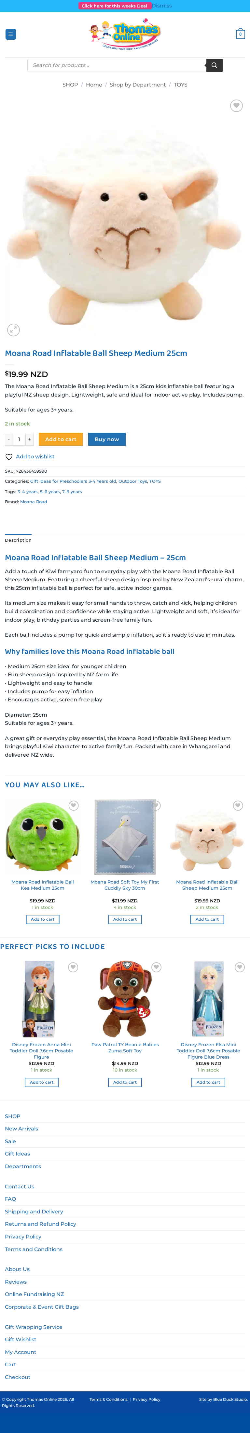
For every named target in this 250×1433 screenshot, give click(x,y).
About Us (17, 1269)
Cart (10, 1364)
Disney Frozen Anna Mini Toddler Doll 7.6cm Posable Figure (41, 1051)
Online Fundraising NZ (34, 1294)
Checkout (18, 1377)
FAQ (10, 1199)
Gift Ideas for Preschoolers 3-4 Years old (73, 481)
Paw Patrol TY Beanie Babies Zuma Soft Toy (125, 1048)
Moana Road (33, 501)
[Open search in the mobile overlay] (125, 65)
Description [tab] (18, 540)
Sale (10, 1141)
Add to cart (61, 439)
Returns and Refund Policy (40, 1224)
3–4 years (28, 491)
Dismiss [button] (162, 6)
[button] (11, 34)
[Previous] (5, 867)
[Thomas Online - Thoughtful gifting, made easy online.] (125, 34)
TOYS (181, 85)
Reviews (16, 1282)
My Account (20, 1352)
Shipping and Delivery (34, 1212)
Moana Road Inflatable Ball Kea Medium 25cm (42, 885)
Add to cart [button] (42, 919)
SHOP (70, 85)
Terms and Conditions (33, 1249)
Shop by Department (138, 85)
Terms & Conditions (109, 1399)
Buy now (107, 439)
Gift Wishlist (20, 1339)
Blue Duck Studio (230, 1399)
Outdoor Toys (132, 481)
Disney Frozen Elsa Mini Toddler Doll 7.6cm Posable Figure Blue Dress (208, 1051)
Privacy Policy (23, 1237)
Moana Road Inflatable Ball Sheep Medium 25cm (207, 885)
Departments (23, 1166)
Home (94, 85)
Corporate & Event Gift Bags (42, 1307)
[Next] (245, 867)
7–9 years (72, 491)
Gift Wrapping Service (33, 1327)
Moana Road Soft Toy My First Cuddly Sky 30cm (124, 885)
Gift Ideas (17, 1154)
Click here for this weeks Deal (115, 5)
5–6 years (50, 491)
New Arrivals (21, 1129)
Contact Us (19, 1186)
